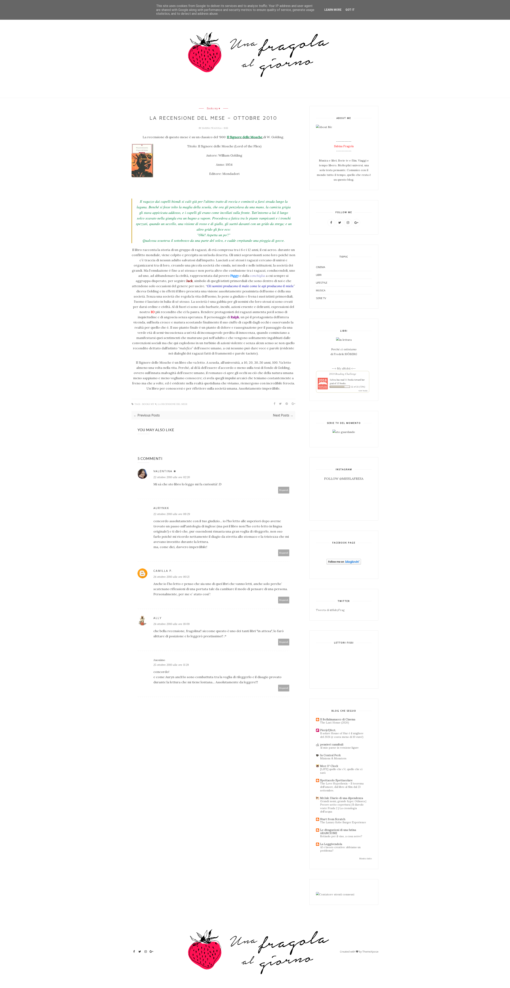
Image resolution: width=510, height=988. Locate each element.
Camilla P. (163, 571)
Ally (157, 618)
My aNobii (344, 368)
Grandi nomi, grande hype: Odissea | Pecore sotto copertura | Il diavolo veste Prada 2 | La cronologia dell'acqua (343, 806)
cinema (320, 267)
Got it (350, 9)
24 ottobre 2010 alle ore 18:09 (171, 624)
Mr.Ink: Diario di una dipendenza (341, 798)
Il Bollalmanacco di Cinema (337, 719)
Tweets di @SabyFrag (330, 610)
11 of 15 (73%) (358, 387)
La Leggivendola (331, 844)
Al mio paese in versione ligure (339, 747)
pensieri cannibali (331, 744)
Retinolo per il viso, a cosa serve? (341, 836)
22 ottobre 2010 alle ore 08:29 (171, 514)
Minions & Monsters (333, 758)
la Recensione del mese (172, 404)
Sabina (333, 379)
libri (319, 275)
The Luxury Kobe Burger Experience (343, 822)
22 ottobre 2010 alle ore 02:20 (171, 477)
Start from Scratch (332, 819)
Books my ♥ (213, 108)
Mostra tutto (365, 858)
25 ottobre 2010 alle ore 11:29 (171, 665)
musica (320, 290)
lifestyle (321, 282)
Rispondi (283, 490)
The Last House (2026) (334, 722)
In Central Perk (330, 755)
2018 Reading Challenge (342, 374)
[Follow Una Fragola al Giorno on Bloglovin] (344, 563)
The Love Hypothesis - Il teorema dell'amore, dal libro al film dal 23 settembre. (342, 787)
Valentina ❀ (164, 471)
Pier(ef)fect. (328, 730)
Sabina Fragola (212, 128)
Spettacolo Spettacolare (336, 780)
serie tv (321, 298)
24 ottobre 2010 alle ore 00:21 (171, 577)
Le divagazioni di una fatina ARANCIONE (338, 831)
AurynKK (161, 508)
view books (363, 390)
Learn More (332, 9)
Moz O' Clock (329, 766)
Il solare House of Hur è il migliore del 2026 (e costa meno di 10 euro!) (341, 735)
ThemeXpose (370, 951)
